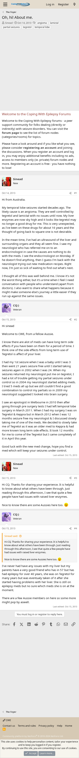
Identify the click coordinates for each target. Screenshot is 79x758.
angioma (42, 23)
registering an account (40, 147)
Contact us (9, 725)
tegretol (27, 27)
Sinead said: (11, 536)
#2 (75, 319)
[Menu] (5, 4)
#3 (75, 478)
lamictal (54, 23)
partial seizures (11, 27)
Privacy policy (46, 725)
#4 (75, 528)
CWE (8, 720)
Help (59, 725)
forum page (10, 133)
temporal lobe (42, 27)
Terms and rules (27, 725)
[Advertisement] (39, 71)
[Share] (70, 193)
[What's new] (74, 4)
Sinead (9, 23)
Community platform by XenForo (33, 736)
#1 (75, 193)
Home (68, 725)
